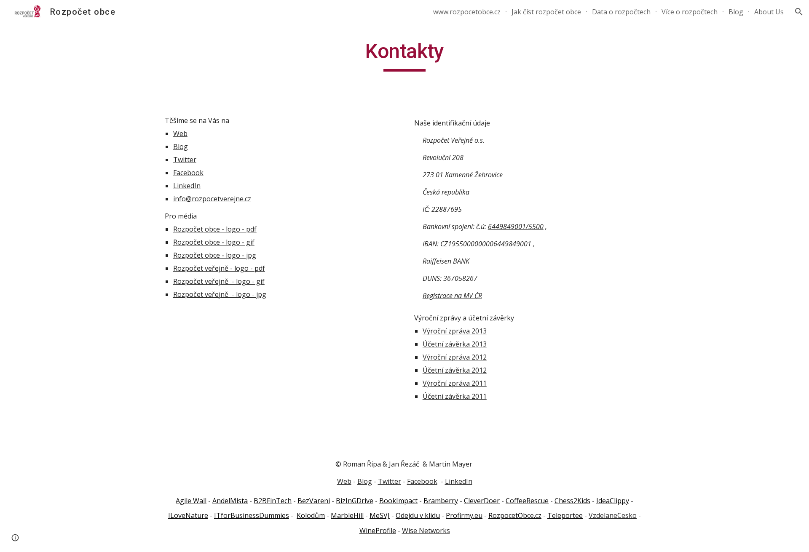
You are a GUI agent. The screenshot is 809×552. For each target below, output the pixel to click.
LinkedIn (187, 185)
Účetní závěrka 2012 (455, 370)
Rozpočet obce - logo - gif (213, 242)
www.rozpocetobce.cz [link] (467, 11)
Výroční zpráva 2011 (455, 383)
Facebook (188, 172)
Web (180, 133)
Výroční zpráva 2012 (455, 357)
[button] (799, 12)
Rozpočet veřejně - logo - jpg (219, 294)
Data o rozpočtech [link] (621, 11)
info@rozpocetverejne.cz (212, 198)
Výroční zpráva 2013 (455, 331)
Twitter (184, 159)
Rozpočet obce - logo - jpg (214, 255)
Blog (180, 146)
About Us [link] (769, 11)
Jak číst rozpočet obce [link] (546, 11)
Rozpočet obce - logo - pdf (215, 229)
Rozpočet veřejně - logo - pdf (219, 268)
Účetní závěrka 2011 (455, 396)
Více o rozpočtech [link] (690, 11)
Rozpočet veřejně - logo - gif (219, 281)
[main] (404, 55)
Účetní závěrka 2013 (455, 344)
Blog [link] (736, 11)
